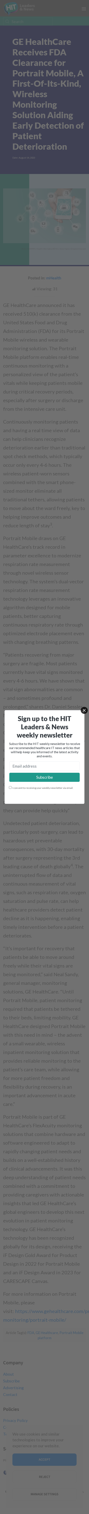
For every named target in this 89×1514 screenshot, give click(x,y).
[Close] (84, 710)
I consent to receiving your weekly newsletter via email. (42, 787)
